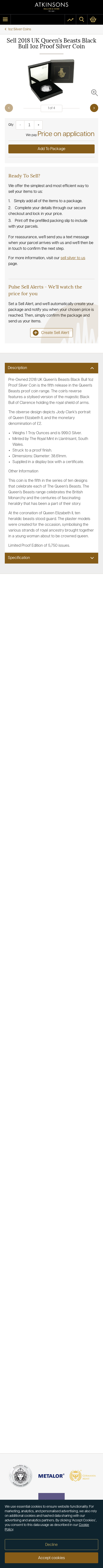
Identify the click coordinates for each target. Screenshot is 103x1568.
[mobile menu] (5, 19)
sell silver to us (73, 258)
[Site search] (81, 19)
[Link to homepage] (51, 7)
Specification (19, 558)
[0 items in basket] (95, 19)
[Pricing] (70, 19)
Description (17, 368)
